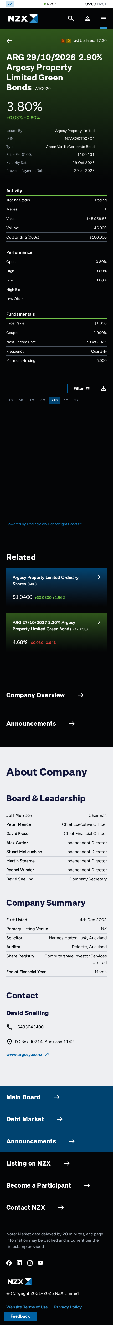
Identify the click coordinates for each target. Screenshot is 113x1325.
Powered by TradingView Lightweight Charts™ (44, 524)
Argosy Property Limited (75, 130)
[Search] (71, 20)
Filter (79, 388)
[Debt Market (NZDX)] (63, 41)
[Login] (87, 18)
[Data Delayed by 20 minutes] (68, 41)
